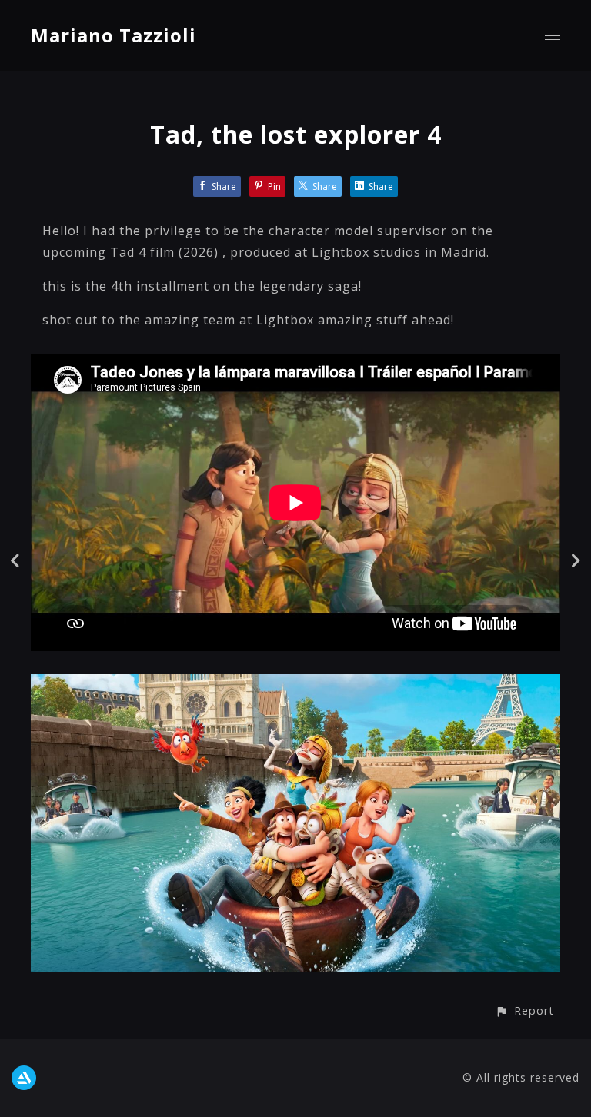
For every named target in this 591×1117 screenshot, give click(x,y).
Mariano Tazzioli (113, 35)
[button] (524, 1010)
